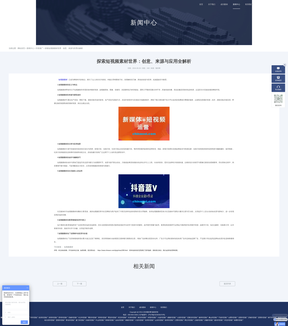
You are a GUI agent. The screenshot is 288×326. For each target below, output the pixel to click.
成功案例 (224, 4)
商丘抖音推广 (189, 320)
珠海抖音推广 (110, 320)
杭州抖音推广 (43, 317)
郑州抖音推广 (103, 317)
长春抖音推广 (90, 320)
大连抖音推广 (162, 317)
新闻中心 (236, 4)
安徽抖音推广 (209, 320)
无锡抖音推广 (73, 317)
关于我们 (211, 4)
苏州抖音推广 (63, 317)
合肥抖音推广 (233, 317)
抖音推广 (39, 48)
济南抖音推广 (253, 317)
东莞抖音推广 (152, 317)
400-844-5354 (273, 4)
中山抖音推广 (100, 320)
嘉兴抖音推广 (219, 320)
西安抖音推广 (112, 317)
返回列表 (227, 284)
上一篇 (59, 284)
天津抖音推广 (132, 317)
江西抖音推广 (179, 320)
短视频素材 (63, 80)
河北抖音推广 (229, 320)
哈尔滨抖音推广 (49, 320)
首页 (201, 4)
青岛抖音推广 (70, 320)
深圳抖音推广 (53, 317)
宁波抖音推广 (223, 317)
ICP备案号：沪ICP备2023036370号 (151, 315)
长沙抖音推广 (83, 317)
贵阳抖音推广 (60, 320)
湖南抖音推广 (130, 320)
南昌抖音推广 (282, 317)
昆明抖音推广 (263, 317)
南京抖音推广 (142, 317)
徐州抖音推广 (169, 320)
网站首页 (21, 48)
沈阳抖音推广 (243, 317)
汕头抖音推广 (120, 320)
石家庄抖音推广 (192, 317)
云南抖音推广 (199, 320)
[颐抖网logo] (17, 5)
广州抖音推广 (33, 317)
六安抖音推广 (140, 320)
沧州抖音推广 (149, 320)
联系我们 (248, 4)
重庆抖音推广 (93, 317)
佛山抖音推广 (213, 317)
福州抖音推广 (203, 317)
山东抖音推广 (159, 320)
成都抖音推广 (172, 317)
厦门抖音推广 (80, 320)
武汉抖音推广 (122, 317)
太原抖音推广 (182, 317)
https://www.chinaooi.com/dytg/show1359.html (113, 250)
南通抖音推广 (239, 320)
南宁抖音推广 (272, 317)
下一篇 (79, 284)
